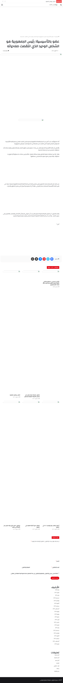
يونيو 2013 (56, 614)
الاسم (57, 561)
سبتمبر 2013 (56, 606)
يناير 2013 (57, 628)
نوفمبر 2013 (56, 601)
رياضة (58, 668)
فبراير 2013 (56, 625)
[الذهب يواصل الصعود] (11, 331)
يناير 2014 (57, 595)
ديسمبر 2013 (56, 598)
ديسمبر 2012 (56, 630)
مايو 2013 (57, 617)
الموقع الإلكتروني (26, 567)
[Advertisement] (31, 19)
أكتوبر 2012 (56, 636)
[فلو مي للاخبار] (53, 4)
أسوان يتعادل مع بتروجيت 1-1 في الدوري (51, 526)
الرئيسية (56, 37)
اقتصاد (57, 663)
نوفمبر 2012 (56, 633)
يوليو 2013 (56, 611)
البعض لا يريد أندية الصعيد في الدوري (32, 526)
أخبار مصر (57, 660)
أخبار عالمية (56, 658)
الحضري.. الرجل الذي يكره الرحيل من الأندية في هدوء (12, 526)
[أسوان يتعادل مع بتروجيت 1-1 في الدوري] (50, 462)
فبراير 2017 (56, 592)
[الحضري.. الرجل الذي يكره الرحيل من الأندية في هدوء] (11, 462)
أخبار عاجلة (57, 655)
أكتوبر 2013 (56, 603)
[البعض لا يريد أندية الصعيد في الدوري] (31, 462)
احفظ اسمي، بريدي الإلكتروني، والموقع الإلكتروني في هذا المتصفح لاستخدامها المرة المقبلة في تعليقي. (34, 573)
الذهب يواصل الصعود (50, 1)
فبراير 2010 (56, 644)
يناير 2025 (57, 590)
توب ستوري (56, 666)
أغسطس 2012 (56, 641)
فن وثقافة (56, 671)
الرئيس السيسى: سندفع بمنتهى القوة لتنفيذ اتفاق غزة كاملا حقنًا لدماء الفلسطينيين (51, 283)
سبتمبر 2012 (56, 638)
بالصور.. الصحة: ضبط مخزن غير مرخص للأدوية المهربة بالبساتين (32, 396)
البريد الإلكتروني (55, 567)
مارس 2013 (56, 622)
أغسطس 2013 (56, 609)
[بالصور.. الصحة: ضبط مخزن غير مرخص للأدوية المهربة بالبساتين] (31, 331)
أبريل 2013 (57, 620)
